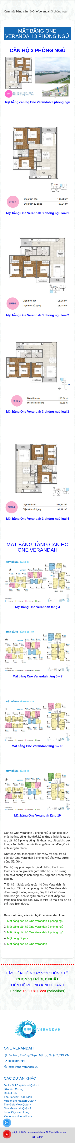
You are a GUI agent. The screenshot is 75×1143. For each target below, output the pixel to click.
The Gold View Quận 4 (18, 1104)
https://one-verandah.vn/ (23, 1066)
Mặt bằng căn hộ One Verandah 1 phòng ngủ (35, 920)
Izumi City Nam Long (16, 1112)
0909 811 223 (34, 991)
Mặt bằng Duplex (17, 938)
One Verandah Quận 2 (17, 1108)
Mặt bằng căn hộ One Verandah (27, 943)
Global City (10, 1093)
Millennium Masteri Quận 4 (20, 1100)
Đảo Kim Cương (13, 1089)
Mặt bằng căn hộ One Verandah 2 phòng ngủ (35, 926)
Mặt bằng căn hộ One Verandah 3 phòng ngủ (35, 932)
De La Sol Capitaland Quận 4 (21, 1085)
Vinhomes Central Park (18, 1116)
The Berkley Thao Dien (18, 1096)
